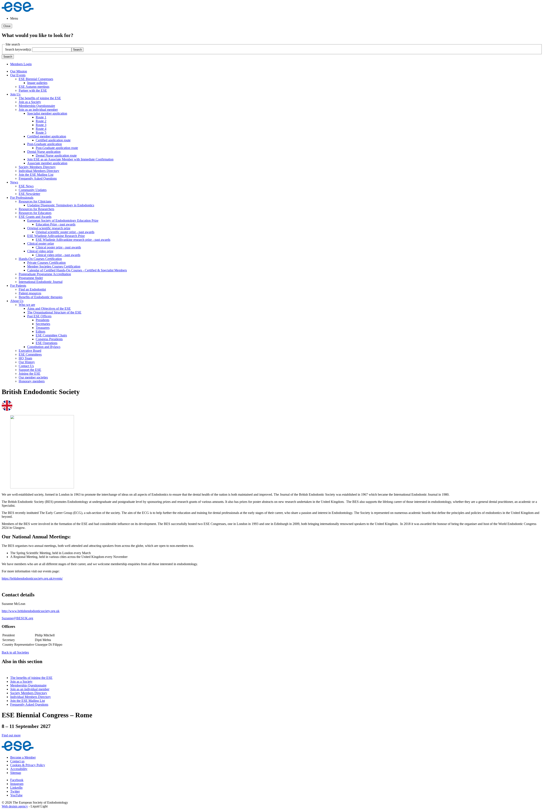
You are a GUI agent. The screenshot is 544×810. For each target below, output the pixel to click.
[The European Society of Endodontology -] (18, 11)
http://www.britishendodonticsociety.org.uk (31, 611)
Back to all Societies (15, 652)
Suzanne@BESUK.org (17, 618)
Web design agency (15, 806)
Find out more (11, 735)
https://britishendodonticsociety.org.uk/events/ (32, 578)
